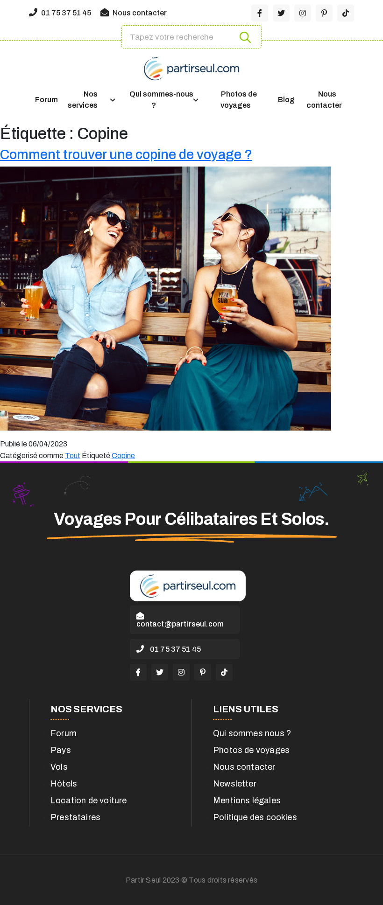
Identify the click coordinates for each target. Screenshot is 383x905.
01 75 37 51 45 (65, 13)
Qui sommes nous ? (252, 733)
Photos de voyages (238, 99)
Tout (72, 455)
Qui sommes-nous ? (161, 99)
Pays (60, 750)
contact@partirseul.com (180, 624)
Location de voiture (88, 800)
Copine (123, 455)
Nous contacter (139, 13)
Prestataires (75, 817)
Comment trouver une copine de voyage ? (126, 154)
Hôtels (63, 783)
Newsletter (234, 783)
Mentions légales (247, 800)
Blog (286, 100)
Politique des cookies (255, 817)
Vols (59, 767)
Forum (46, 100)
